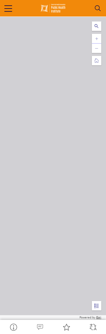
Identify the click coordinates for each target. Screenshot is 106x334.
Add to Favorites (66, 327)
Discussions (39, 327)
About (13, 327)
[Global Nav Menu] (8, 8)
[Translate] (93, 327)
